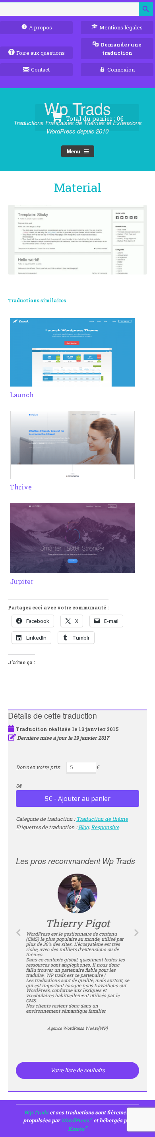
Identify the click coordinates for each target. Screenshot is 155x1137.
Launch (22, 395)
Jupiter (21, 581)
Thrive (21, 487)
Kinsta (76, 1128)
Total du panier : (93, 118)
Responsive (105, 827)
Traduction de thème (102, 818)
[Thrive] (72, 474)
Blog (83, 827)
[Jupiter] (72, 568)
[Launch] (72, 382)
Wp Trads (36, 1112)
